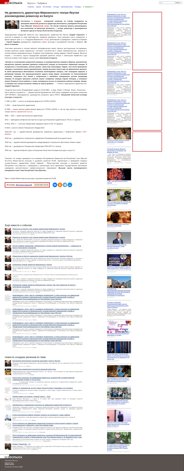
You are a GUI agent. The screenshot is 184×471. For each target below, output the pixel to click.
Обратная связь (9, 463)
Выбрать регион (9, 464)
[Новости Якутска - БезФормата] (11, 2)
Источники (47, 7)
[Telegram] (65, 185)
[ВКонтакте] (55, 185)
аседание (37, 21)
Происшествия (67, 7)
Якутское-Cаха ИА (24, 185)
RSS (21, 467)
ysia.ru (10, 30)
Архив (38, 7)
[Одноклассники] (60, 185)
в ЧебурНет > (88, 7)
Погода (56, 7)
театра (46, 39)
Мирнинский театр (41, 26)
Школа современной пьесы (21, 112)
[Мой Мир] (70, 185)
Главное (30, 7)
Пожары (78, 7)
